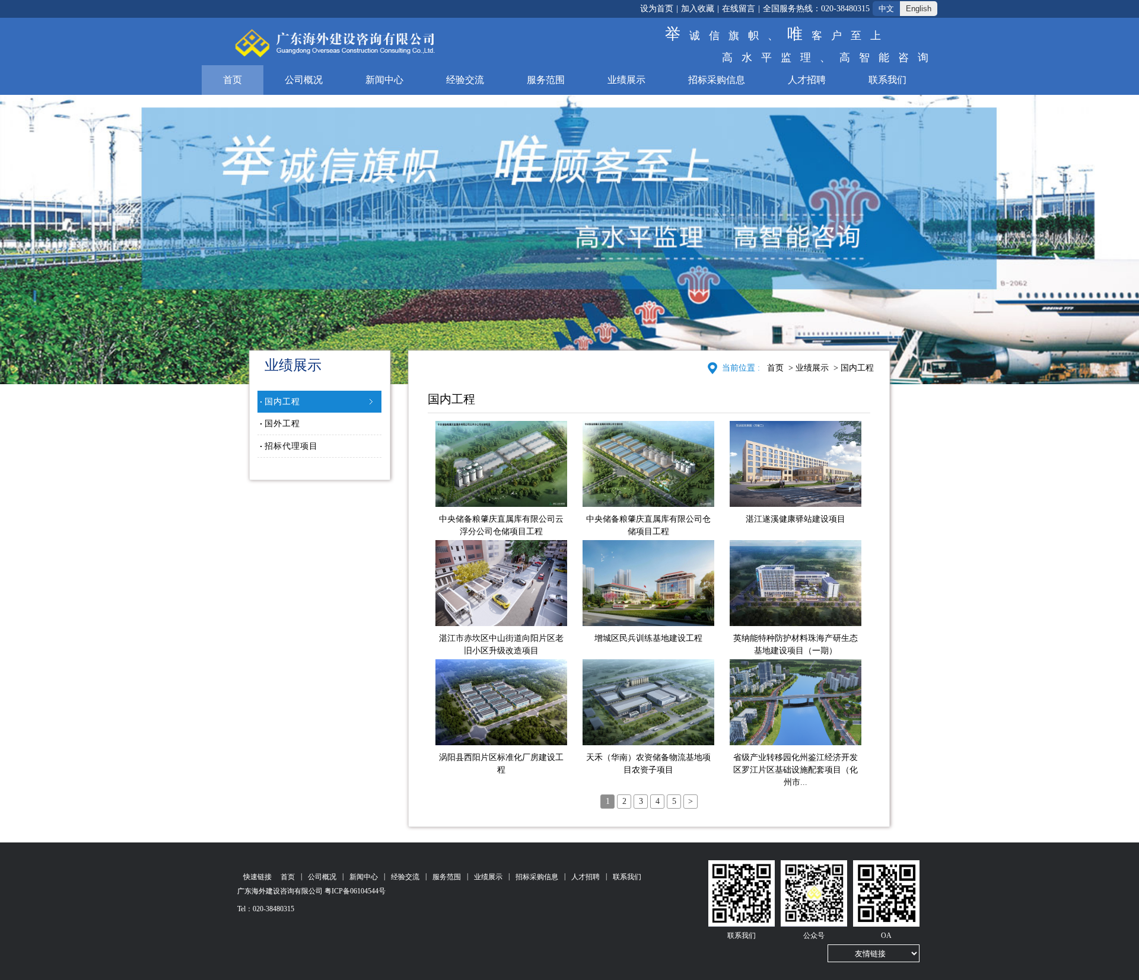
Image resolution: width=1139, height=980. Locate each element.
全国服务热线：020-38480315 (816, 8)
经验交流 (465, 80)
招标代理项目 (291, 446)
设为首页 (656, 8)
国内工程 (282, 401)
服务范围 (546, 80)
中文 (886, 8)
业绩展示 (626, 80)
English (918, 8)
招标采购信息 (716, 80)
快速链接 (257, 877)
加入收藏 (697, 8)
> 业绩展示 (807, 367)
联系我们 (887, 80)
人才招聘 (807, 80)
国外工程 (282, 423)
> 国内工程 (852, 367)
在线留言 (738, 8)
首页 (232, 80)
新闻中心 (384, 80)
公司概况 (304, 80)
